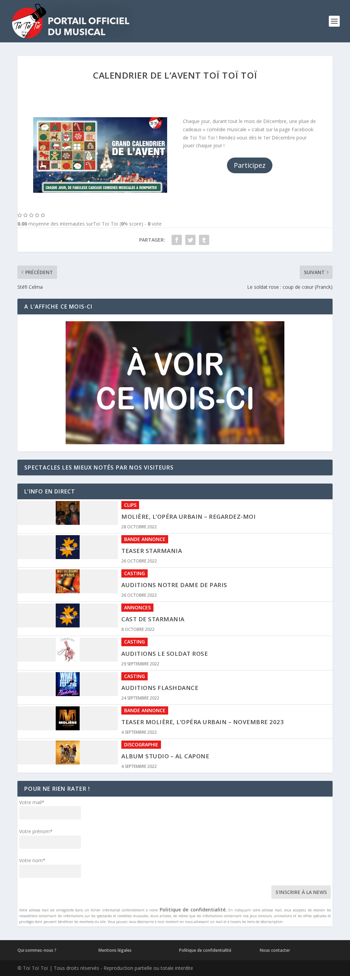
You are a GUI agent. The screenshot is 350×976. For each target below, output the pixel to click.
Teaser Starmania (151, 519)
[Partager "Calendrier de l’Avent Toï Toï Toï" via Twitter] (190, 240)
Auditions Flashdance (159, 656)
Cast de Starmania (153, 587)
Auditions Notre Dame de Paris (174, 553)
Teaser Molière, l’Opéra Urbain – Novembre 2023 (202, 690)
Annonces (137, 575)
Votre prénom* (36, 831)
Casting (134, 541)
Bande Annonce (144, 507)
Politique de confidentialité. (193, 909)
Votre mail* (31, 802)
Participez (250, 165)
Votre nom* (32, 860)
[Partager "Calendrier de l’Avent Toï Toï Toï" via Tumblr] (204, 240)
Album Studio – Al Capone (165, 724)
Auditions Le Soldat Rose (164, 621)
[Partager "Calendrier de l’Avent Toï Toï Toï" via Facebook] (177, 240)
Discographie (141, 712)
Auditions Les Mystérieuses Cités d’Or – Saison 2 (203, 758)
